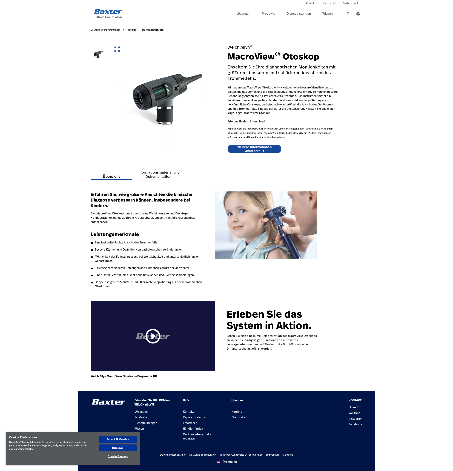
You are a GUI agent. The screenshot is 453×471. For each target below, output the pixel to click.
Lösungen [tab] (243, 13)
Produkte (131, 29)
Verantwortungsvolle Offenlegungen (241, 454)
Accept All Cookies (118, 439)
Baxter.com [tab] (351, 3)
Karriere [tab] (329, 3)
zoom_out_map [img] (117, 49)
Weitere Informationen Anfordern (254, 149)
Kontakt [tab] (311, 3)
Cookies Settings (118, 456)
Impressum (272, 454)
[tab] (348, 14)
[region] (73, 448)
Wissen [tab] (327, 13)
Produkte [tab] (268, 13)
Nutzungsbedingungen (202, 454)
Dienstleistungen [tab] (299, 13)
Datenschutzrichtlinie (173, 454)
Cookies (288, 454)
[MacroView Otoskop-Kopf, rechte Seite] (98, 54)
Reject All (117, 447)
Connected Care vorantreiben (105, 29)
